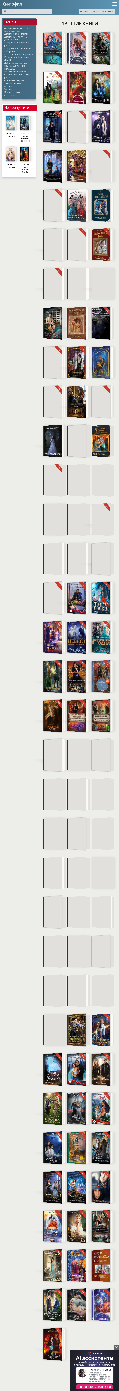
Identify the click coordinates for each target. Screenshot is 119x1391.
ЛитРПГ (8, 60)
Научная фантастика (14, 65)
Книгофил (12, 4)
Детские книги (11, 39)
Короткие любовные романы (18, 54)
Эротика (8, 89)
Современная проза (14, 80)
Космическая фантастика (17, 57)
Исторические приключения (18, 48)
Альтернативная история (16, 28)
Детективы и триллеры (15, 36)
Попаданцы (10, 68)
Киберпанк (9, 51)
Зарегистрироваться (103, 11)
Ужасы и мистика (12, 83)
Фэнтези (8, 86)
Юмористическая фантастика (13, 93)
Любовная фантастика (15, 63)
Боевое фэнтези (12, 31)
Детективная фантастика (17, 33)
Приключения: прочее (15, 71)
